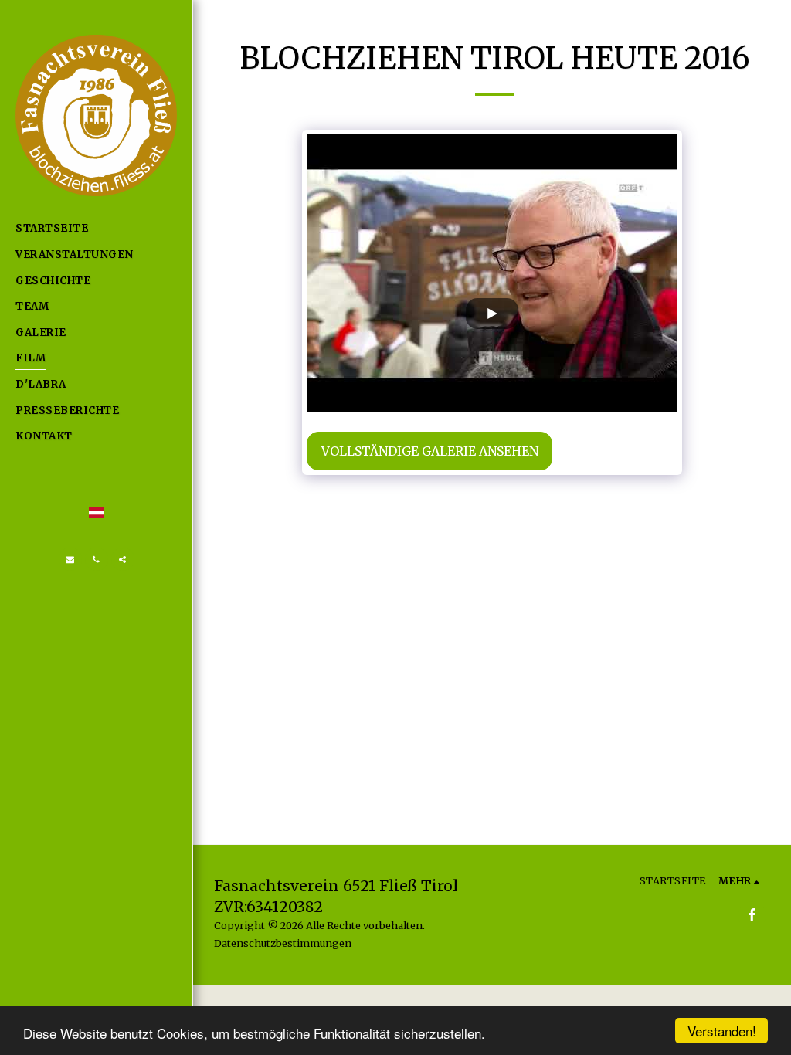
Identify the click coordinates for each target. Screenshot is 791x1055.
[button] (70, 559)
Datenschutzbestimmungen (282, 943)
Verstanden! (721, 1030)
